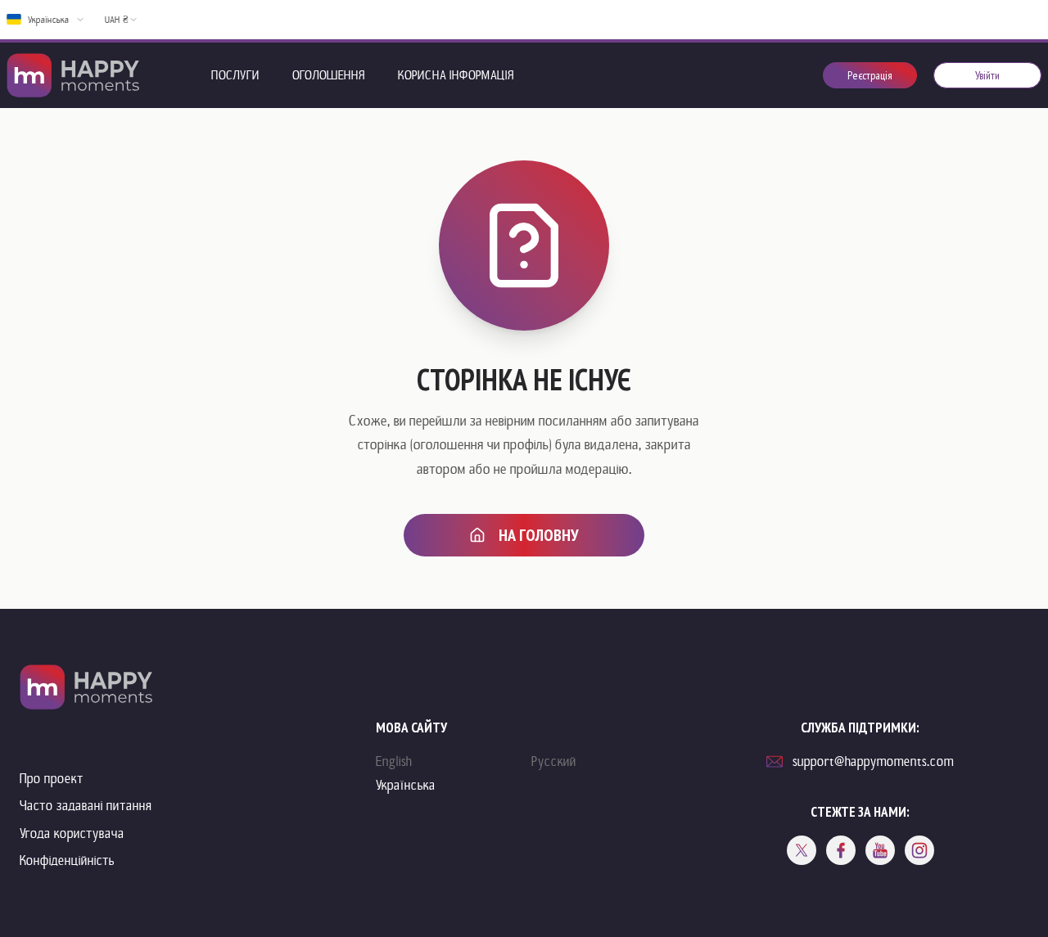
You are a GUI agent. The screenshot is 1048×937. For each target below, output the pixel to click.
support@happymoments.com (873, 761)
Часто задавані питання (86, 806)
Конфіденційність (67, 860)
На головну (539, 535)
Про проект (52, 779)
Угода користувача (72, 833)
